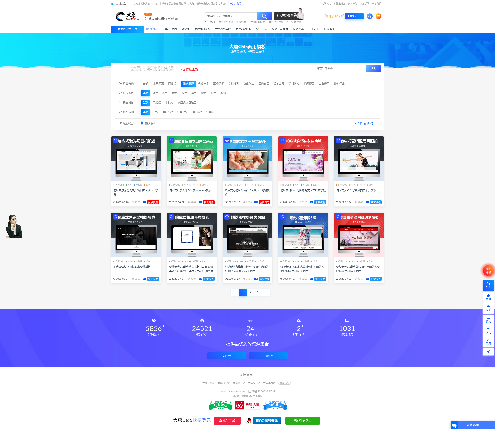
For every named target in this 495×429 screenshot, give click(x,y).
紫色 (204, 93)
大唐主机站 (208, 383)
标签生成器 (339, 4)
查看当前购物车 (366, 123)
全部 (145, 83)
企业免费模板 (294, 22)
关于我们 (314, 29)
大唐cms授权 (243, 29)
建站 (488, 321)
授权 (488, 272)
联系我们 (376, 4)
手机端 (169, 102)
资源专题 (352, 4)
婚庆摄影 (188, 83)
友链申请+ (284, 383)
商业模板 (151, 29)
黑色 (194, 93)
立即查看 (226, 356)
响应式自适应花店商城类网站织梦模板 (303, 190)
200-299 (182, 112)
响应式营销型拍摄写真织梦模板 (132, 267)
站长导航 (257, 396)
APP (130, 185)
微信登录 (305, 420)
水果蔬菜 (158, 83)
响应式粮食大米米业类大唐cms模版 (190, 190)
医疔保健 (218, 83)
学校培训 (233, 83)
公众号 (186, 29)
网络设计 (173, 83)
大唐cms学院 (223, 29)
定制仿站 (261, 29)
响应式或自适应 (187, 102)
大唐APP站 (254, 383)
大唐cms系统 (202, 29)
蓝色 (155, 93)
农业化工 (248, 83)
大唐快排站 (239, 383)
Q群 (488, 310)
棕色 (213, 93)
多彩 (223, 93)
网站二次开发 (280, 29)
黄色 (175, 93)
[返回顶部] (488, 351)
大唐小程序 (269, 383)
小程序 (172, 29)
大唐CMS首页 (128, 29)
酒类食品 (263, 83)
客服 (488, 299)
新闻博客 (309, 83)
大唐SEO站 (224, 383)
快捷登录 (202, 420)
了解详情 (268, 356)
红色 (165, 93)
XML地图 (241, 396)
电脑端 (157, 102)
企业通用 (324, 83)
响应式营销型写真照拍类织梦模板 (356, 190)
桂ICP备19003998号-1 (261, 391)
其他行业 (339, 83)
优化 (488, 332)
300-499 (197, 112)
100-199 (168, 112)
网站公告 (326, 4)
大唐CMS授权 (276, 22)
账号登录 (228, 420)
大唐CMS (119, 185)
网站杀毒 (298, 29)
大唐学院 (364, 4)
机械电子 (203, 83)
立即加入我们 (234, 4)
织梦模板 (241, 22)
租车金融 (278, 83)
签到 (488, 287)
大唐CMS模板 (257, 22)
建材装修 (293, 83)
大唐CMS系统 (226, 22)
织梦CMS (286, 185)
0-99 (155, 112)
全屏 (488, 343)
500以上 (211, 112)
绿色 (184, 93)
